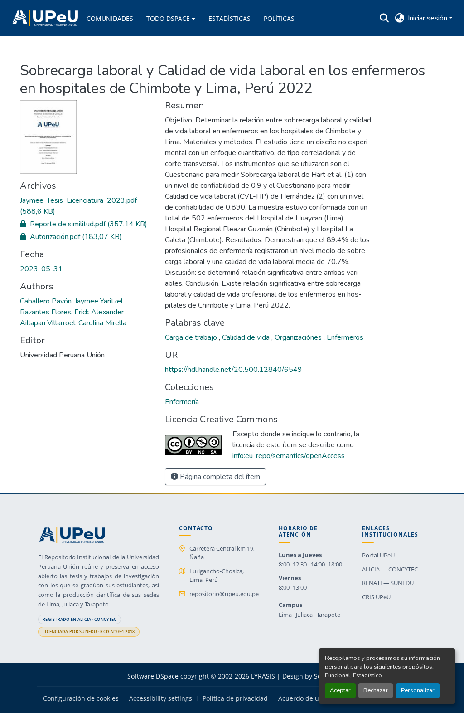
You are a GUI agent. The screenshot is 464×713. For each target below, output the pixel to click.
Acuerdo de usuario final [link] (315, 698)
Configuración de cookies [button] (81, 698)
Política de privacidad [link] (235, 698)
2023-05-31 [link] (41, 269)
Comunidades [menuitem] (110, 18)
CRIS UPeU (376, 597)
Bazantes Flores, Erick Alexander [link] (72, 312)
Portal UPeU (378, 555)
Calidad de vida (246, 337)
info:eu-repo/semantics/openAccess (288, 456)
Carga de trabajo (192, 337)
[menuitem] (170, 18)
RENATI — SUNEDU (388, 583)
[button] (45, 18)
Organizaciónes (299, 337)
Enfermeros (345, 337)
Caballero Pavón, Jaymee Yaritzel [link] (71, 301)
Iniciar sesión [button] (428, 18)
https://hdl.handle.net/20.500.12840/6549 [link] (233, 370)
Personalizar (418, 690)
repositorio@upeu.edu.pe (224, 594)
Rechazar (375, 690)
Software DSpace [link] (153, 676)
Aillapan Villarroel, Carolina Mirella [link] (73, 323)
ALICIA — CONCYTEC (390, 569)
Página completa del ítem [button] (219, 477)
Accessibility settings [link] (160, 698)
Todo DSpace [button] (168, 18)
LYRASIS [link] (263, 676)
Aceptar (340, 690)
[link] (87, 206)
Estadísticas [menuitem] (229, 18)
